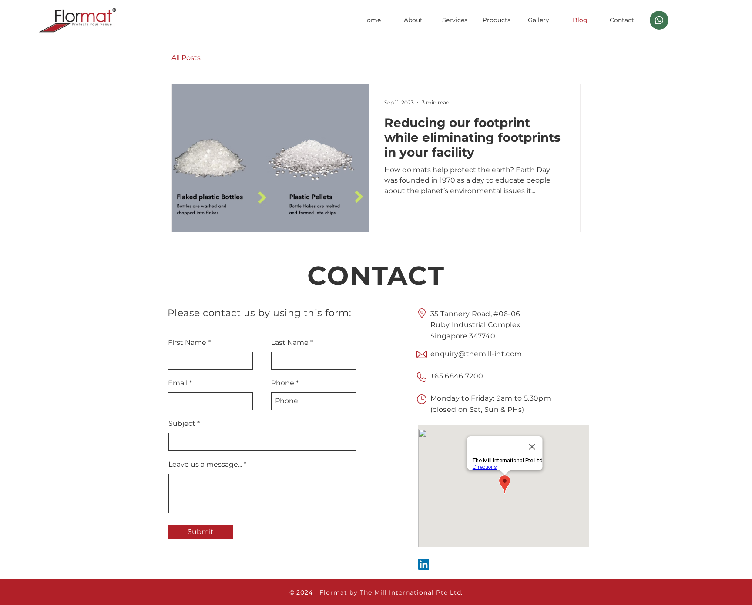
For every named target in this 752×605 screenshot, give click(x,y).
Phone (282, 383)
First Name (187, 342)
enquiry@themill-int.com (476, 354)
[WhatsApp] (659, 20)
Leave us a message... (205, 464)
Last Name (290, 342)
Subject (181, 423)
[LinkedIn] (423, 564)
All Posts (186, 57)
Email (178, 383)
